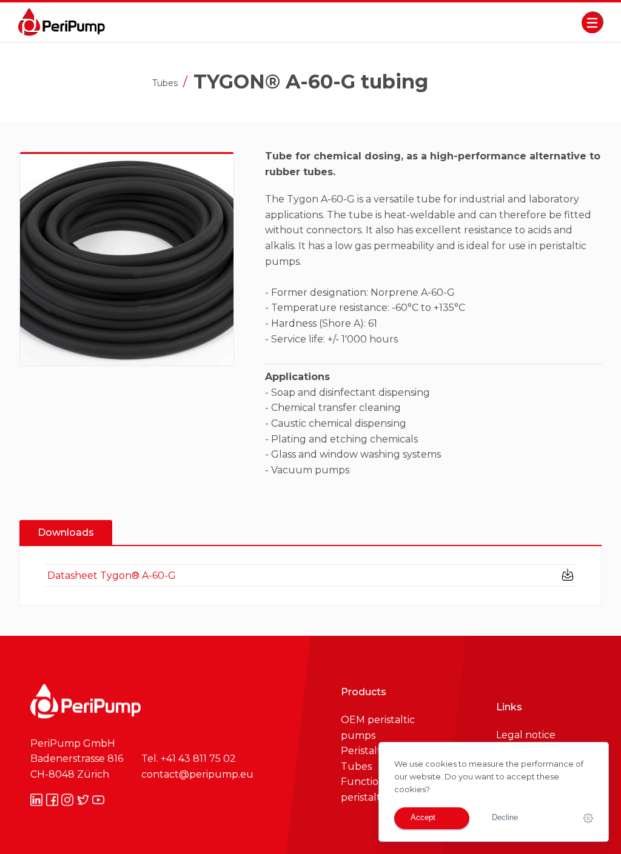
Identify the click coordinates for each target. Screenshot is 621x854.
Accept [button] (424, 817)
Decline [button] (505, 817)
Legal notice (526, 735)
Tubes (165, 83)
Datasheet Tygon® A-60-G (111, 575)
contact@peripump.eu (197, 773)
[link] (588, 818)
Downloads (66, 532)
